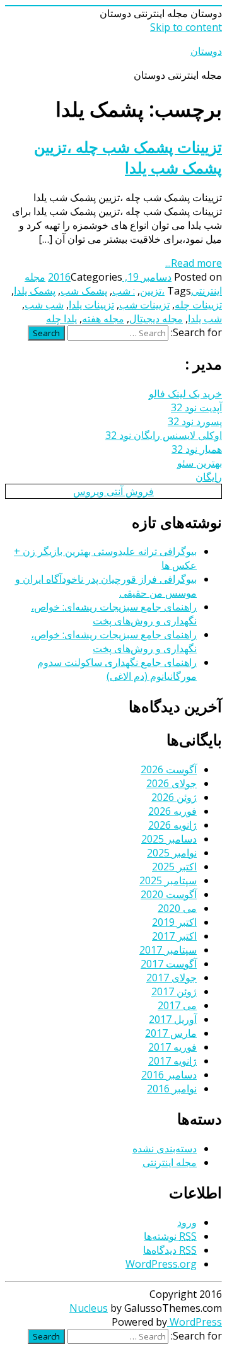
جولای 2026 (171, 783)
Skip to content (186, 27)
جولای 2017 (171, 977)
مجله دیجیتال (156, 318)
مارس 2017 (171, 1033)
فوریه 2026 (172, 811)
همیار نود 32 (197, 449)
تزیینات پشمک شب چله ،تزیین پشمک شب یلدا (128, 157)
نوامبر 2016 (172, 1088)
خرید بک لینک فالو (185, 393)
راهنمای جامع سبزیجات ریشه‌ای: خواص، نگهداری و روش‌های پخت (114, 614)
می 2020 (177, 908)
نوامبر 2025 (172, 853)
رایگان (208, 477)
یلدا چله (61, 318)
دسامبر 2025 (169, 839)
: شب (123, 291)
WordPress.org (161, 1264)
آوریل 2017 (173, 1019)
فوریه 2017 (172, 1047)
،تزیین (152, 291)
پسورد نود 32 (195, 421)
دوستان (206, 51)
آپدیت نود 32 (196, 407)
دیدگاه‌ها (170, 1250)
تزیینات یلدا (91, 305)
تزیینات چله (198, 305)
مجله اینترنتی (170, 1162)
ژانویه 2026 (172, 825)
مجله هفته (103, 318)
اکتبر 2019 (174, 922)
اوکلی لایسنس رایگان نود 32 (163, 435)
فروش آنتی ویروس (113, 491)
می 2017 (177, 1005)
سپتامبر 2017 (168, 950)
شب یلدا (205, 318)
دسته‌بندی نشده (164, 1148)
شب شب (44, 305)
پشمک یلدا (34, 291)
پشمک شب (84, 291)
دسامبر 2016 (169, 1075)
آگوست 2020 (169, 894)
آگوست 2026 (169, 769)
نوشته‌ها (170, 1236)
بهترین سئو (199, 463)
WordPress (194, 1322)
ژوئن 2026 (174, 797)
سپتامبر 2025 (168, 880)
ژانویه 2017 (172, 1061)
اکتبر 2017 (174, 936)
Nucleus (88, 1308)
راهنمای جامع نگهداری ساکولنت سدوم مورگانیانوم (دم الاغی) (117, 669)
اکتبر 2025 (174, 866)
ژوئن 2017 (174, 991)
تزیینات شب (144, 305)
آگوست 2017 (169, 964)
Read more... (193, 263)
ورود (187, 1222)
